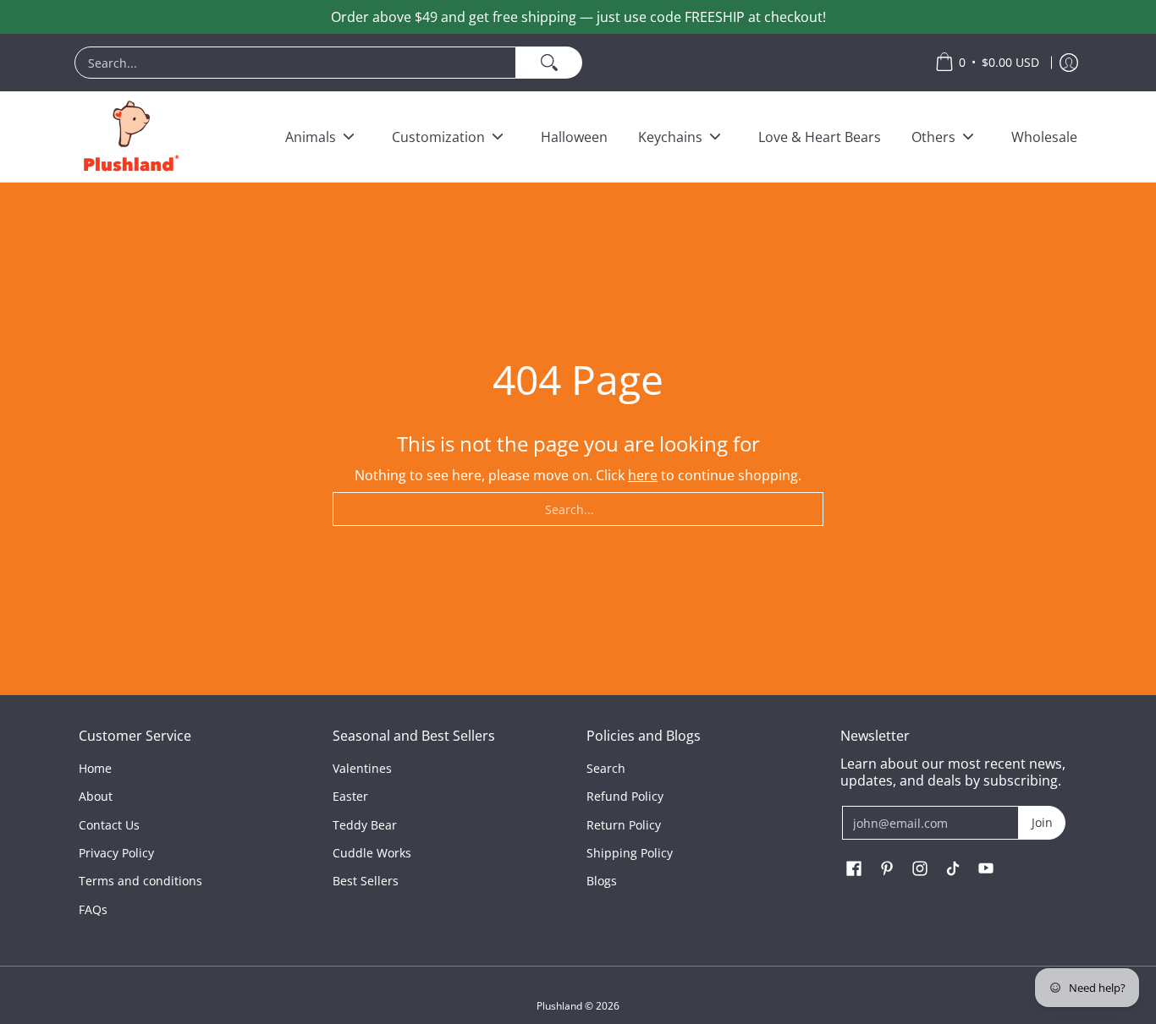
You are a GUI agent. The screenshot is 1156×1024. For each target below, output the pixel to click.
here (643, 475)
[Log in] (1069, 62)
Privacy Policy (116, 853)
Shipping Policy (629, 853)
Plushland (559, 1006)
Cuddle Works (372, 853)
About (96, 796)
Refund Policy (624, 796)
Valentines (362, 768)
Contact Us (109, 825)
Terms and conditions (140, 881)
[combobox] (295, 63)
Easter (350, 796)
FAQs (93, 909)
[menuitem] (496, 62)
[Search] (549, 63)
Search (605, 768)
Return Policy (623, 825)
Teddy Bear (365, 825)
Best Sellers (366, 881)
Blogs (601, 881)
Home (95, 768)
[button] (854, 869)
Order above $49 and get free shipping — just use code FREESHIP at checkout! (578, 17)
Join (1042, 822)
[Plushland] (129, 136)
